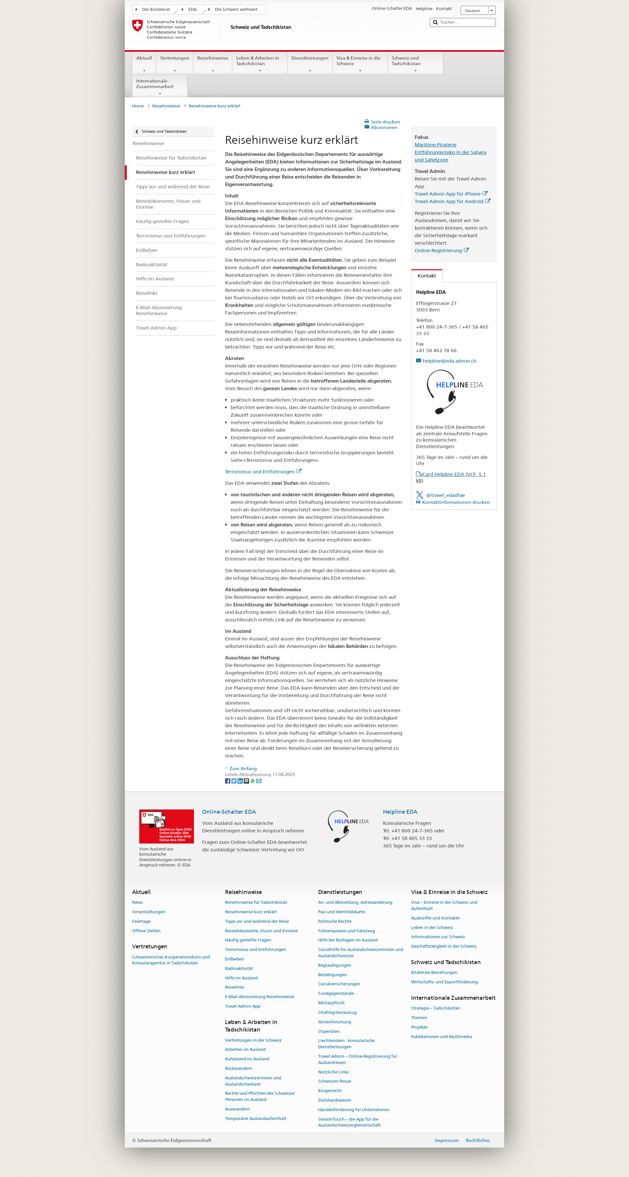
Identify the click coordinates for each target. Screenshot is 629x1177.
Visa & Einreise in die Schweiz (358, 60)
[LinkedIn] (241, 780)
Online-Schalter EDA (229, 811)
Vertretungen (174, 58)
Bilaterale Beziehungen (434, 972)
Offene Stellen (146, 930)
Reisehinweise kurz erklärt (251, 911)
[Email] (258, 780)
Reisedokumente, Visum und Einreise (261, 930)
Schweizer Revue (334, 1081)
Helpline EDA (400, 811)
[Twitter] (234, 780)
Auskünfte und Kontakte (435, 918)
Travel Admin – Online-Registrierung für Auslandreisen (357, 1059)
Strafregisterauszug (337, 1012)
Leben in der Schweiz (432, 927)
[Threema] (247, 780)
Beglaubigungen (334, 965)
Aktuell (144, 58)
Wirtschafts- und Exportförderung (444, 981)
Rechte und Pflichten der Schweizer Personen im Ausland (260, 1096)
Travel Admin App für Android (449, 201)
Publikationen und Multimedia (441, 1036)
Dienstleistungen (310, 58)
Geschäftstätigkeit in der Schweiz (444, 946)
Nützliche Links (333, 1072)
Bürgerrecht (330, 1090)
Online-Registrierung (438, 250)
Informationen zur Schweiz (438, 937)
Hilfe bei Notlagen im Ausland (348, 940)
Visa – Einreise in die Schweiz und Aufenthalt (444, 905)
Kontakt (423, 276)
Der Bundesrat (156, 9)
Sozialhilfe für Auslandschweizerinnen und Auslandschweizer (360, 952)
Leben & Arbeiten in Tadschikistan (257, 60)
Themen (419, 1017)
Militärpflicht (331, 1002)
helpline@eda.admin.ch (449, 361)
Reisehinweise (212, 58)
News (137, 902)
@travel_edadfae (445, 495)
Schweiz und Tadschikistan (406, 60)
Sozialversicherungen (339, 984)
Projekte (419, 1027)
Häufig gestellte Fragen (248, 940)
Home (138, 106)
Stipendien (329, 1031)
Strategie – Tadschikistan (435, 1008)
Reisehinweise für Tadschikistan (256, 902)
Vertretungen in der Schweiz (253, 1040)
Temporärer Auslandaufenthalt (255, 1118)
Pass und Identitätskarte (341, 911)
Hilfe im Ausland (241, 978)
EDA (192, 9)
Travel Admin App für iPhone (448, 194)
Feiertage (141, 921)
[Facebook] (228, 780)
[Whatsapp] (253, 780)
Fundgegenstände (336, 993)
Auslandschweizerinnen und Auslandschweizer (253, 1081)
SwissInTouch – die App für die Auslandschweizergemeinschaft (349, 1122)
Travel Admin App (242, 1006)
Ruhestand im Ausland (247, 1058)
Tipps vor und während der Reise (257, 921)
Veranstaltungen (148, 911)
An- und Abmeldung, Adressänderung (355, 902)
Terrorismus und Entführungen (260, 471)
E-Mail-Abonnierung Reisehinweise (259, 997)
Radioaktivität (239, 968)
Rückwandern (238, 1068)
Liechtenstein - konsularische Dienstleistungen (346, 1044)
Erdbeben (234, 959)
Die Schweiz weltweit (236, 9)
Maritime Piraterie (435, 145)
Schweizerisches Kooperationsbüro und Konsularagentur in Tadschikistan (171, 960)
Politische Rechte (335, 921)
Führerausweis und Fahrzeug (346, 930)
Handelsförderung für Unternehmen (354, 1109)
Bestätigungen (332, 974)
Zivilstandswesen (334, 1100)
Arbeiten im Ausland (245, 1049)
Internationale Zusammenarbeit (154, 83)
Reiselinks (234, 987)
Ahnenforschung (334, 1021)
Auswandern (237, 1109)
